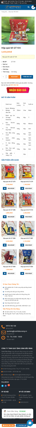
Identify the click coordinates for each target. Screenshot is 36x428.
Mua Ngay (14, 76)
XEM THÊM (9, 172)
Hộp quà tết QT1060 (9, 266)
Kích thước (6, 66)
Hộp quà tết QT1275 (9, 181)
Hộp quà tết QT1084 (9, 238)
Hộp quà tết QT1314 (27, 210)
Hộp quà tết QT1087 (27, 238)
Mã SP (5, 61)
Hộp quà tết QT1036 (27, 266)
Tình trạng (6, 72)
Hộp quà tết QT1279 (27, 181)
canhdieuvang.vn (8, 374)
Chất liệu (5, 69)
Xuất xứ (5, 64)
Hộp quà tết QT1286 (9, 210)
